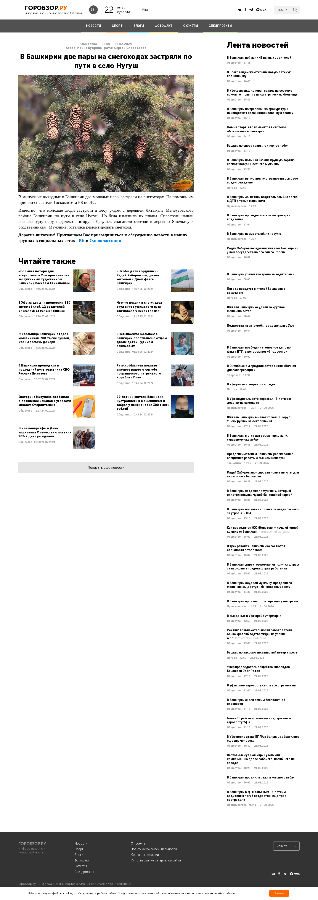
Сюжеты (81, 866)
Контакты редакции (145, 854)
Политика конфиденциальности (154, 849)
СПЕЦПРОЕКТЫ (220, 26)
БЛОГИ (138, 26)
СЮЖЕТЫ (190, 26)
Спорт (79, 849)
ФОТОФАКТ (163, 26)
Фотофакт (82, 860)
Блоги (79, 854)
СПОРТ (117, 26)
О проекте (138, 843)
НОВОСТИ (93, 26)
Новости (81, 843)
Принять (279, 893)
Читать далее (56, 280)
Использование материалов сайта (156, 860)
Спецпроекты (84, 872)
